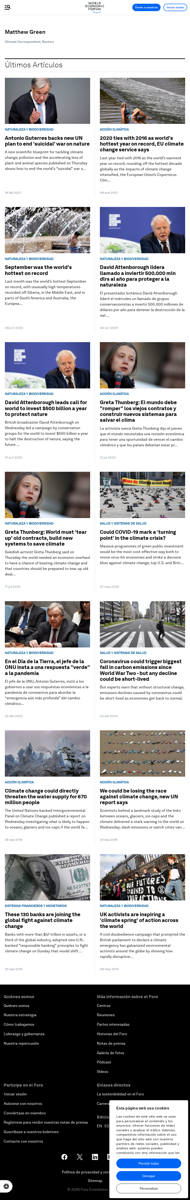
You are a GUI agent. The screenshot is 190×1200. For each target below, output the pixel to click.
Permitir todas (149, 1163)
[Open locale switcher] (6, 1186)
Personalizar (149, 1188)
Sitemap (95, 1180)
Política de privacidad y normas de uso (95, 1172)
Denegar (148, 1176)
